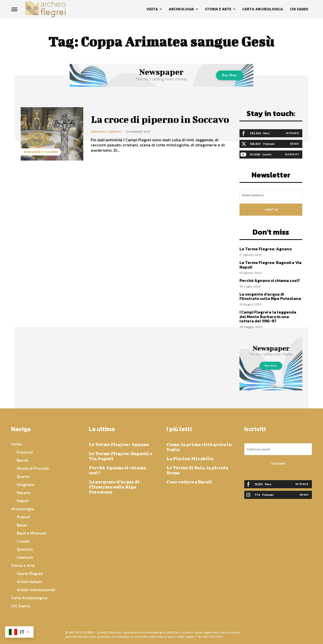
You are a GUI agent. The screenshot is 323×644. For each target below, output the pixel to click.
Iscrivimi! (278, 463)
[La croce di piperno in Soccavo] (52, 134)
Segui (294, 144)
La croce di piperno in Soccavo (160, 119)
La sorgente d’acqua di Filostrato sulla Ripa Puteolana (270, 296)
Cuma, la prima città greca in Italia (199, 447)
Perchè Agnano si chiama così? (269, 280)
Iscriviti (292, 154)
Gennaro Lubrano (106, 131)
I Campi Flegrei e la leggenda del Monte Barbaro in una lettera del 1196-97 (267, 316)
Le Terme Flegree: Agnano (265, 249)
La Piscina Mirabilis (190, 458)
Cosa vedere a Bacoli (189, 481)
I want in (271, 209)
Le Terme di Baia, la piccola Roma (197, 470)
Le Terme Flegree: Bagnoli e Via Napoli (270, 264)
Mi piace (292, 133)
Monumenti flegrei (41, 152)
